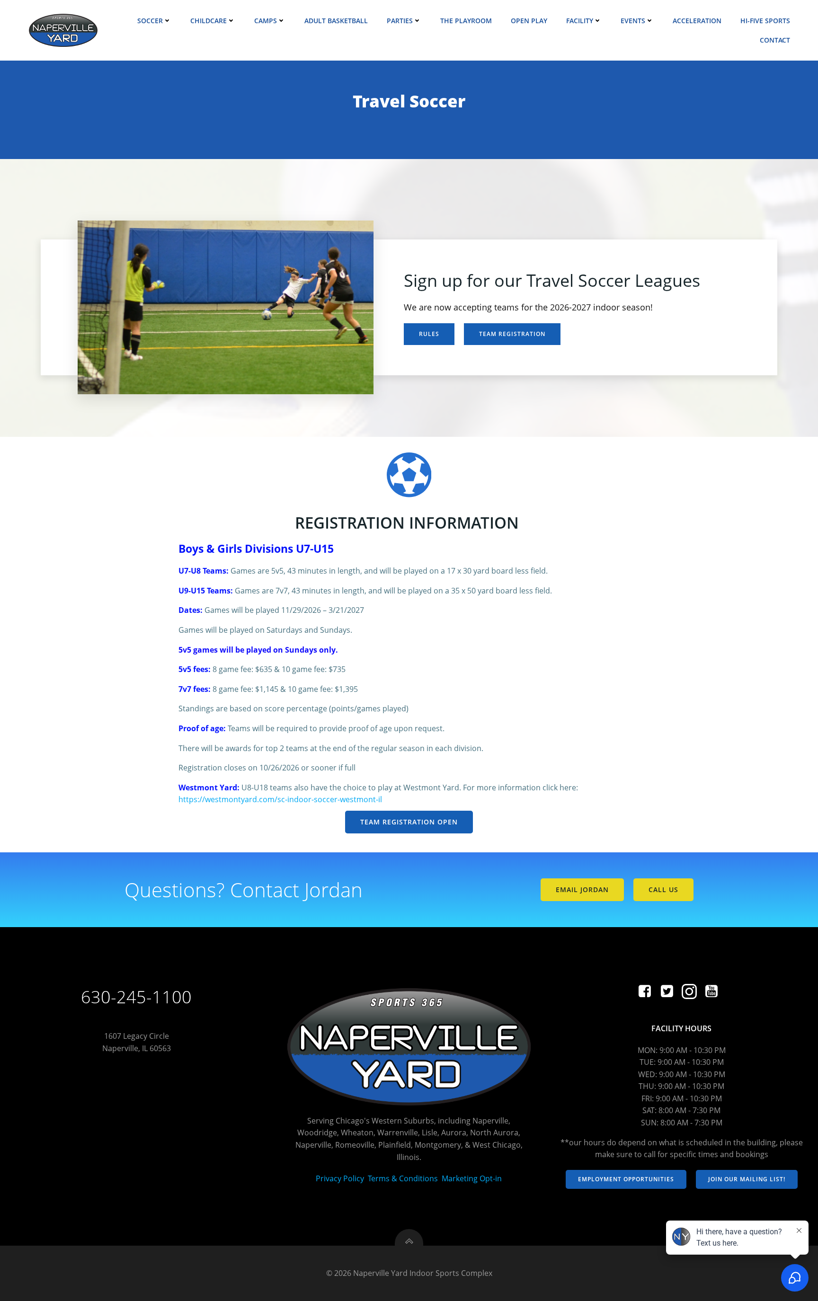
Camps (265, 20)
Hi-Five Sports (765, 20)
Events (633, 20)
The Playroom (466, 20)
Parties (400, 20)
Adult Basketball (336, 20)
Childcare (208, 20)
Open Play (529, 20)
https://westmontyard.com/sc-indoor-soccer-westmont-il (280, 799)
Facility (579, 20)
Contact (775, 39)
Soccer (150, 20)
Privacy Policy (340, 1178)
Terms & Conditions (403, 1178)
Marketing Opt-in (472, 1178)
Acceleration (697, 20)
